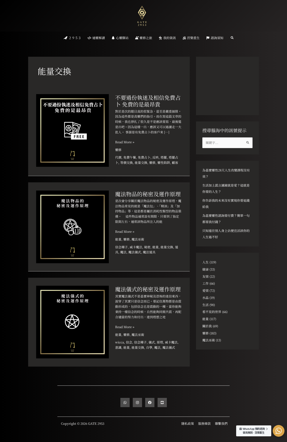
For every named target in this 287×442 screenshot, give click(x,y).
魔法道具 (149, 252)
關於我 (207, 326)
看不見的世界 (211, 311)
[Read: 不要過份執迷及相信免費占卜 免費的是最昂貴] (72, 130)
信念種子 (121, 247)
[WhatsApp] (125, 402)
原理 (160, 342)
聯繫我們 (221, 423)
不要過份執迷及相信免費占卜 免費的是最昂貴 (148, 100)
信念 (129, 342)
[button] (232, 38)
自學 (149, 347)
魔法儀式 (134, 252)
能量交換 (141, 162)
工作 (205, 283)
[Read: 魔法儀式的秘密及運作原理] (72, 321)
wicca (119, 342)
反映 (155, 157)
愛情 (205, 290)
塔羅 (164, 157)
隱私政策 (187, 423)
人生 (205, 262)
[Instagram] (137, 402)
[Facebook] (149, 402)
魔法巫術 (138, 239)
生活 (205, 305)
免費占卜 (144, 157)
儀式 (152, 342)
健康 (205, 269)
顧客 (175, 162)
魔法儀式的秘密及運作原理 (148, 289)
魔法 (123, 252)
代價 (118, 157)
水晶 (205, 297)
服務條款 (204, 423)
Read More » (124, 142)
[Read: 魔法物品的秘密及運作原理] (72, 226)
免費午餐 (129, 157)
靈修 (118, 149)
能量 (118, 239)
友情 (205, 276)
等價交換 (126, 162)
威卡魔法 (136, 247)
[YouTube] (162, 402)
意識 (118, 347)
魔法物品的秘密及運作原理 (148, 194)
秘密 (147, 247)
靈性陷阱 (163, 162)
